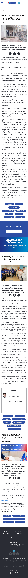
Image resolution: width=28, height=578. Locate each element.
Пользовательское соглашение (14, 562)
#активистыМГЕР (20, 416)
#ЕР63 (19, 204)
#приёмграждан (20, 522)
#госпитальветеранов (19, 422)
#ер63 (6, 419)
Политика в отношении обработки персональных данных (14, 565)
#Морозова (18, 213)
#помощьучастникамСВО (14, 425)
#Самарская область (8, 210)
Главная (3, 6)
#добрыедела (20, 217)
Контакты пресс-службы (8, 537)
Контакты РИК (18, 533)
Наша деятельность (11, 6)
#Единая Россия (20, 210)
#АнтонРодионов (8, 416)
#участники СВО (8, 522)
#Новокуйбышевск (14, 207)
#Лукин (9, 213)
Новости (18, 6)
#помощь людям (9, 217)
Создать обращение (14, 231)
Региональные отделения (5, 534)
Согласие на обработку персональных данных (14, 566)
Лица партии (18, 531)
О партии (4, 531)
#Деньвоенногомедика (14, 428)
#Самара (7, 422)
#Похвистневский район (18, 419)
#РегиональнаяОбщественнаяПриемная (14, 518)
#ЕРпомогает (9, 204)
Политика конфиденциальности (14, 563)
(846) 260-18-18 (14, 542)
